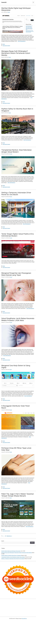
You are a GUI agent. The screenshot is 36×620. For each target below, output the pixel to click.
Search (2, 540)
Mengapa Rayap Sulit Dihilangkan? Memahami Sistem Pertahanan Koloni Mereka (15, 53)
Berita (4, 44)
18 (5, 535)
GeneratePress (24, 618)
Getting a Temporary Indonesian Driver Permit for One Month (16, 194)
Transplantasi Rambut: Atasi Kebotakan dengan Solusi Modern (16, 151)
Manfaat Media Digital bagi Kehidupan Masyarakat (10, 551)
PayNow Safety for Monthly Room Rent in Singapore (11, 555)
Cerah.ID (3, 2)
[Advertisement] (18, 607)
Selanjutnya (9, 535)
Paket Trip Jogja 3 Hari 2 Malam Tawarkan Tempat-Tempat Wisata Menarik (17, 495)
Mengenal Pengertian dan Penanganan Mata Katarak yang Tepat (16, 274)
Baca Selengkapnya (21, 41)
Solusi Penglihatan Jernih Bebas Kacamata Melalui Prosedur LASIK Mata (17, 319)
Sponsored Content (6, 45)
